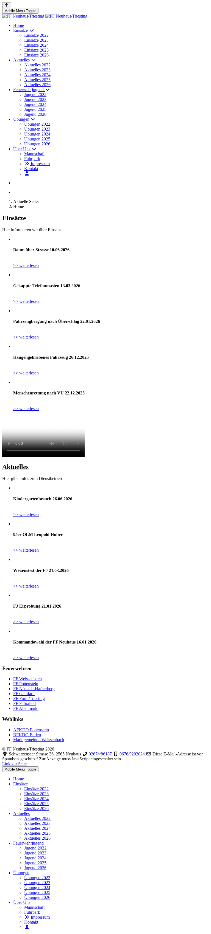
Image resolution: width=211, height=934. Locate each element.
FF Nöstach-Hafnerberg (34, 688)
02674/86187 (100, 754)
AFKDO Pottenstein (31, 729)
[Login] (27, 173)
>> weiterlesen (26, 265)
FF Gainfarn (24, 693)
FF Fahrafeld (24, 703)
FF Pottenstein (25, 683)
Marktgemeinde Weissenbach (38, 739)
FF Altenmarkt (25, 708)
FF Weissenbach (27, 678)
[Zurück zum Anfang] (6, 5)
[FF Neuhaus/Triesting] (44, 16)
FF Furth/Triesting (29, 698)
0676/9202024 (132, 754)
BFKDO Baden (27, 734)
